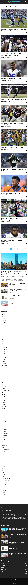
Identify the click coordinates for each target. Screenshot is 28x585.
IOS (3, 412)
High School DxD (5, 390)
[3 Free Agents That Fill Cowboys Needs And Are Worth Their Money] (14, 113)
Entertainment (5, 367)
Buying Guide (5, 335)
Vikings (3, 492)
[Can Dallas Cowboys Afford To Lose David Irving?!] (14, 137)
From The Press (5, 377)
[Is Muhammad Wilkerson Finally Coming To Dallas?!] (14, 160)
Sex (3, 464)
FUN (3, 378)
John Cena (4, 414)
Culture (3, 353)
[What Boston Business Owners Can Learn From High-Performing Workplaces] (14, 261)
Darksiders (4, 357)
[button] (2, 2)
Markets (4, 431)
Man (3, 427)
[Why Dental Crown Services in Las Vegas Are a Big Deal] (4, 303)
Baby (3, 326)
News (3, 447)
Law (3, 420)
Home (2, 4)
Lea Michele (4, 421)
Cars (3, 339)
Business (4, 334)
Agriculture (4, 318)
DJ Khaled (4, 359)
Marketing (4, 429)
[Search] (26, 2)
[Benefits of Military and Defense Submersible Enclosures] (4, 297)
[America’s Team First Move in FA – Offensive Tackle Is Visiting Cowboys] (14, 43)
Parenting (4, 451)
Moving (3, 441)
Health (3, 388)
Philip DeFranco (5, 453)
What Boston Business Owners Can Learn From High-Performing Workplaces (14, 272)
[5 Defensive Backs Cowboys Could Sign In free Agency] (14, 208)
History (3, 392)
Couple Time (5, 351)
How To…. (4, 402)
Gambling (4, 380)
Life (3, 423)
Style (3, 476)
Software (4, 468)
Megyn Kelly (4, 435)
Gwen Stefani (5, 386)
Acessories (4, 316)
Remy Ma (4, 461)
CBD (3, 343)
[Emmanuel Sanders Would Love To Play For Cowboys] (14, 183)
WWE (3, 496)
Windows (4, 494)
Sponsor (4, 470)
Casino (3, 341)
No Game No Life (5, 449)
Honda (3, 400)
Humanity (4, 404)
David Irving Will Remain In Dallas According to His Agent (11, 79)
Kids (3, 416)
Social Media (5, 466)
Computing (4, 347)
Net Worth (4, 445)
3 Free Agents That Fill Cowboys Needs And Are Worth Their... (13, 124)
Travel (3, 488)
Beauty (3, 328)
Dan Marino (4, 355)
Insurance (4, 408)
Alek (2, 274)
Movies (3, 439)
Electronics (4, 365)
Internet (4, 410)
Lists (3, 425)
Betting (3, 330)
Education (4, 363)
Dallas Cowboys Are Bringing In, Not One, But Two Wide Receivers (13, 30)
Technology (4, 482)
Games (3, 382)
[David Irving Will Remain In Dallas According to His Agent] (14, 68)
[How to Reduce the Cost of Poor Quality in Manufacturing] (4, 285)
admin (2, 32)
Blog (3, 332)
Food (3, 375)
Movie (3, 437)
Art (2, 324)
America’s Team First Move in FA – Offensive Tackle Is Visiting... (11, 54)
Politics (3, 457)
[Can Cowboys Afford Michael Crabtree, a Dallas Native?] (14, 91)
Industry (4, 406)
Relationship (5, 459)
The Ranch (4, 484)
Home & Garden (5, 398)
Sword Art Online (6, 478)
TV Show (4, 490)
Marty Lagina (5, 433)
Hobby (3, 394)
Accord (3, 314)
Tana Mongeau (5, 480)
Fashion (3, 371)
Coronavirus (4, 349)
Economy (4, 361)
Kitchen (3, 418)
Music (3, 443)
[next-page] (16, 249)
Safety (3, 463)
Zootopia (4, 498)
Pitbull (3, 455)
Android (4, 320)
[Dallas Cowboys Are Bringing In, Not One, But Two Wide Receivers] (14, 18)
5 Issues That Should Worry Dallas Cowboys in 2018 (11, 241)
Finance (3, 373)
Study (3, 474)
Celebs (3, 345)
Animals (4, 322)
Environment (5, 369)
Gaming (3, 384)
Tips (3, 486)
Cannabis (4, 337)
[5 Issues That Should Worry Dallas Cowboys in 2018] (14, 231)
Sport (3, 472)
